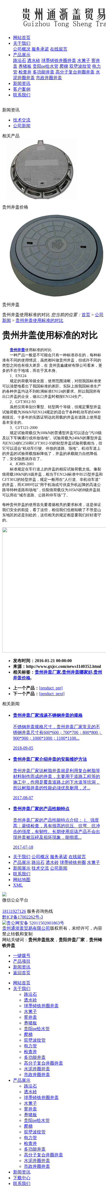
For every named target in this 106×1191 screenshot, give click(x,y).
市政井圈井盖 (49, 77)
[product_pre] (51, 688)
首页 (86, 314)
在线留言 (58, 49)
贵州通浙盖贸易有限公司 (26, 928)
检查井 (25, 72)
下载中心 (21, 1177)
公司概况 (21, 49)
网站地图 (21, 879)
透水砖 (33, 60)
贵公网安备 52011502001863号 (35, 923)
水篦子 (83, 60)
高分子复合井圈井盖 (75, 72)
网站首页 (21, 982)
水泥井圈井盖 (37, 1068)
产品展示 (21, 862)
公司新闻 (21, 125)
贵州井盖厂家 (48, 672)
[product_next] (51, 693)
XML (18, 885)
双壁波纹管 (80, 66)
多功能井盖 (43, 72)
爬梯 (64, 66)
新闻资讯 (21, 1172)
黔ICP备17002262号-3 (22, 917)
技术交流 (21, 120)
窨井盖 (30, 1017)
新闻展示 (21, 868)
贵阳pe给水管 (45, 66)
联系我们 (21, 874)
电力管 (30, 1046)
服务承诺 (40, 49)
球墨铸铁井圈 (73, 862)
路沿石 (19, 60)
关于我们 (21, 856)
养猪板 (25, 66)
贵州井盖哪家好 (77, 672)
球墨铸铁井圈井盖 (58, 60)
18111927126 (14, 911)
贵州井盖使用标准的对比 (39, 320)
